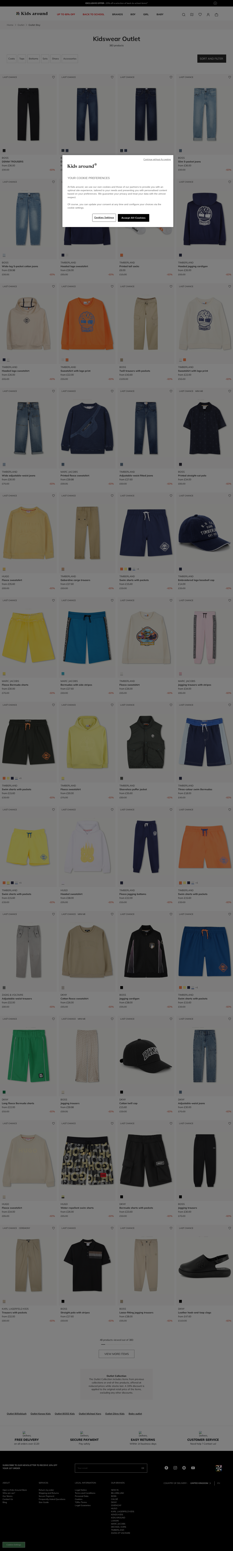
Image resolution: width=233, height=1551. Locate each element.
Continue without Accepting (157, 159)
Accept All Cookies (133, 218)
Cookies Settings (104, 217)
